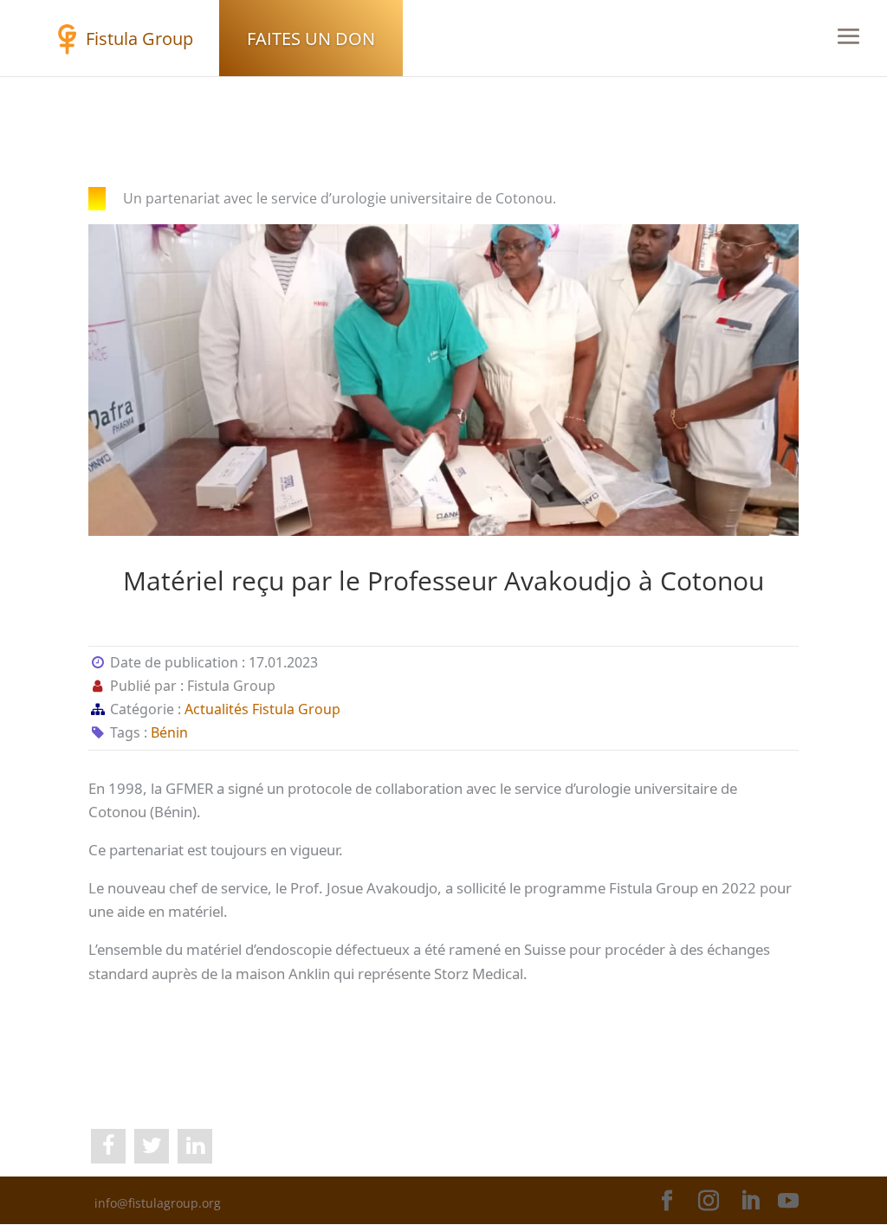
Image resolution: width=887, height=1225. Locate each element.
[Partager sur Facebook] (108, 1146)
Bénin (169, 732)
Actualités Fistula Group (262, 709)
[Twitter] (151, 1146)
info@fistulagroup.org (157, 1203)
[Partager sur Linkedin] (195, 1146)
